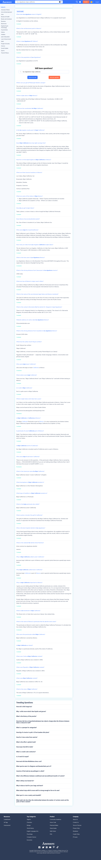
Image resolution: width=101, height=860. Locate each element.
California (36, 367)
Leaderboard (7, 819)
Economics (29, 840)
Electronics (4, 23)
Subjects (3, 7)
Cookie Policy (76, 834)
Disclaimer (75, 831)
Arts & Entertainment (6, 12)
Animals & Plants (5, 10)
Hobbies (3, 34)
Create (85, 2)
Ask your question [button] (54, 77)
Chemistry (29, 822)
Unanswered (7, 825)
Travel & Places (5, 53)
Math (2, 41)
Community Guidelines (55, 819)
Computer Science (31, 837)
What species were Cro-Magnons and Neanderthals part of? (33, 766)
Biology (29, 825)
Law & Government (6, 39)
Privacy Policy (76, 828)
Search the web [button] (32, 77)
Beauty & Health (5, 16)
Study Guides (53, 828)
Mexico (42, 421)
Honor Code (53, 822)
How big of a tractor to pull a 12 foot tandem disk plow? (32, 732)
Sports (2, 50)
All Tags (6, 822)
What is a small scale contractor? (26, 752)
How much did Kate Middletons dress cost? (29, 761)
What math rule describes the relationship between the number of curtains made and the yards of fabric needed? (42, 801)
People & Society (5, 43)
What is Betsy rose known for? (25, 781)
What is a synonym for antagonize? (26, 727)
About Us (75, 819)
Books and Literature (6, 19)
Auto (2, 14)
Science (3, 46)
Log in (97, 2)
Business (3, 21)
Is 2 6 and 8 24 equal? (22, 756)
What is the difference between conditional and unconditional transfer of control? (40, 776)
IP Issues (75, 837)
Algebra (29, 819)
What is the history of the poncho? (26, 716)
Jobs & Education (5, 37)
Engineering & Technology (4, 26)
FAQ (51, 834)
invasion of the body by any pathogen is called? (30, 771)
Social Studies (4, 48)
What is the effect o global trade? (26, 742)
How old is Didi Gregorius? (24, 706)
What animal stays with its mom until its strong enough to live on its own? (38, 790)
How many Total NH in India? (24, 747)
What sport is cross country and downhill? (28, 795)
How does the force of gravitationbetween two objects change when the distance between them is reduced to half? (42, 722)
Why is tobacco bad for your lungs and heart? (29, 785)
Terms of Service (77, 825)
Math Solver (53, 831)
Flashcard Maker (54, 825)
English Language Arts (32, 831)
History (3, 32)
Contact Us (76, 822)
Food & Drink (4, 30)
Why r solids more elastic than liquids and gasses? (31, 711)
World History (30, 828)
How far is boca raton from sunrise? (26, 737)
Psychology (30, 834)
